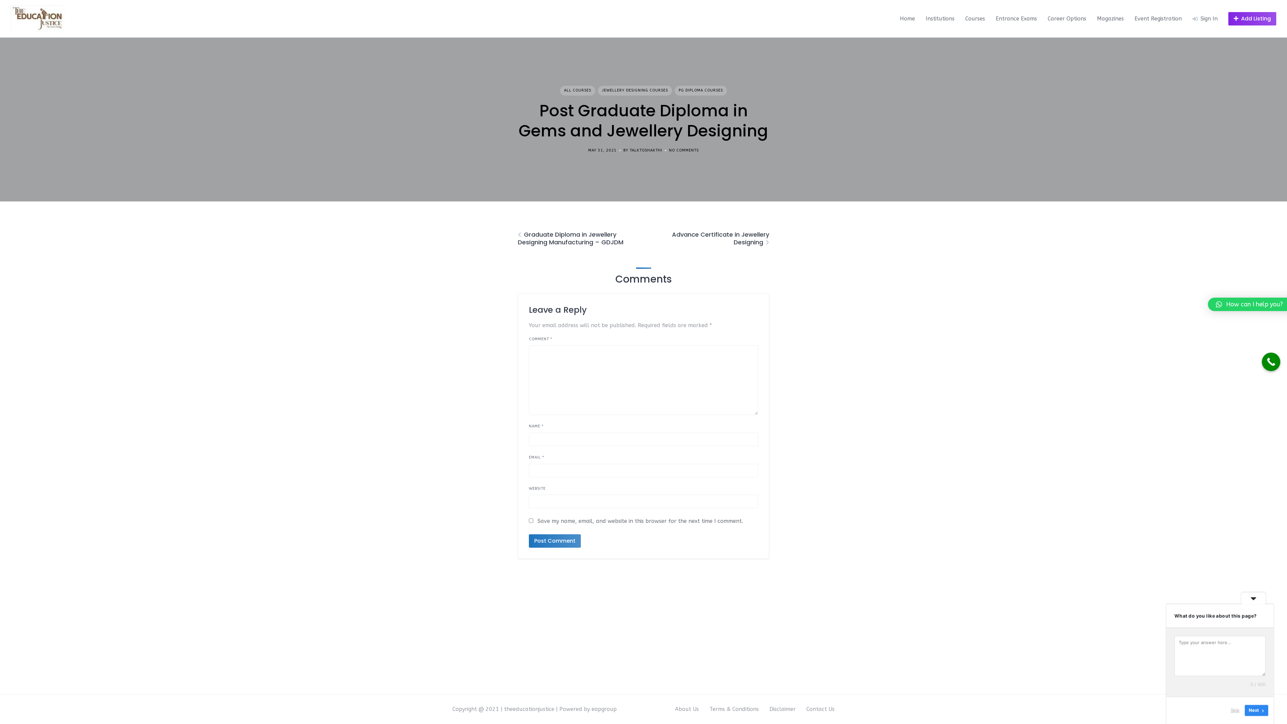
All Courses (577, 90)
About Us (687, 709)
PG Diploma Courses (701, 90)
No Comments (684, 150)
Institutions (940, 18)
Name (536, 426)
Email (536, 457)
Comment (540, 339)
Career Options (1067, 18)
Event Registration (1158, 18)
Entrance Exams (1016, 18)
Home (907, 18)
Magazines (1110, 18)
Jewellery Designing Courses (635, 90)
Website (537, 488)
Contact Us (820, 709)
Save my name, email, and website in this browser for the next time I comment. (640, 521)
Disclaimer (783, 709)
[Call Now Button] (1271, 362)
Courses (975, 18)
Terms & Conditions (734, 709)
